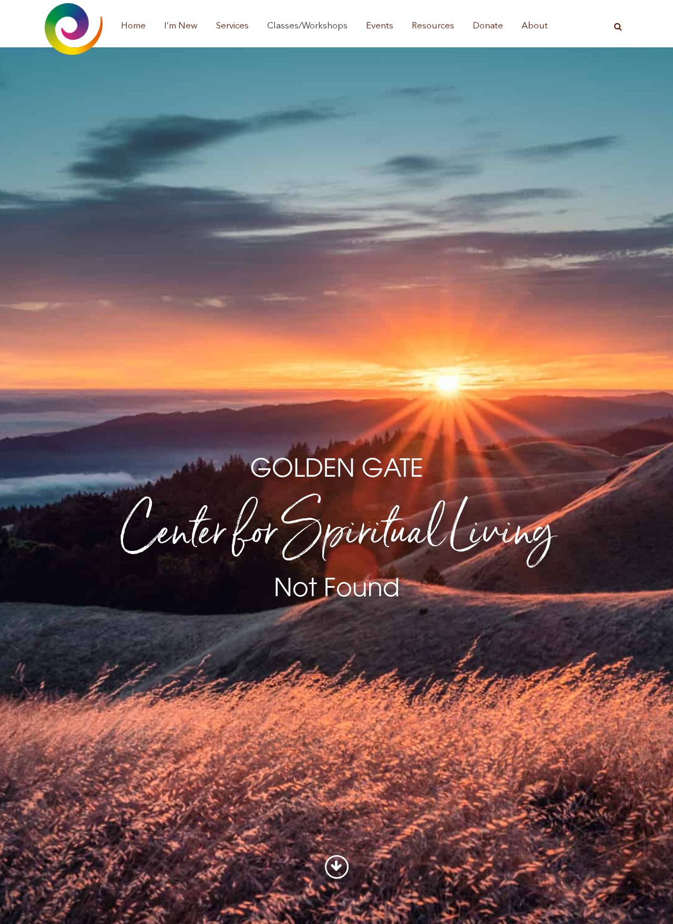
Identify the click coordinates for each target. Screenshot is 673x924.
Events (379, 26)
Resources (433, 26)
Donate (488, 26)
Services (232, 26)
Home (133, 26)
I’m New (181, 26)
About (535, 26)
